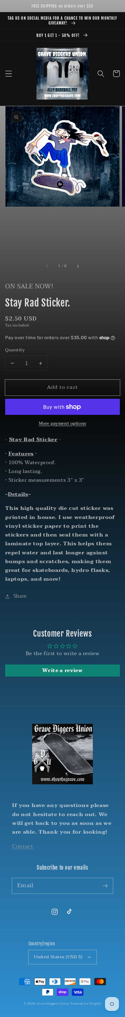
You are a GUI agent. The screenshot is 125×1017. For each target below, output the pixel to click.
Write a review (62, 670)
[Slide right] (77, 266)
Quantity (15, 350)
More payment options (62, 424)
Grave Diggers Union (53, 1003)
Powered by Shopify (86, 1003)
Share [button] (20, 596)
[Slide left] (47, 266)
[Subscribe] (105, 886)
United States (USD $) (58, 957)
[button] (8, 73)
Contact (22, 846)
